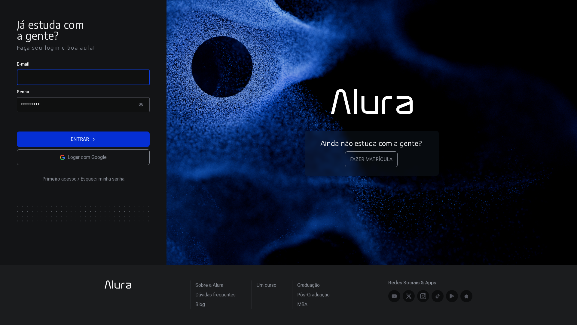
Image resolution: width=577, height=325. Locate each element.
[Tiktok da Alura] (438, 296)
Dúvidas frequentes (215, 295)
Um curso (266, 285)
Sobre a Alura (209, 285)
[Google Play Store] (452, 296)
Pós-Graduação (313, 295)
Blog (200, 304)
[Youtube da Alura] (394, 296)
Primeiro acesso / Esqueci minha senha (83, 179)
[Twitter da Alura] (409, 296)
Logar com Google (87, 157)
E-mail (23, 64)
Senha (23, 91)
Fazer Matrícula (371, 159)
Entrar (80, 139)
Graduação (308, 285)
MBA (302, 304)
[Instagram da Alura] (423, 296)
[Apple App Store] (466, 296)
